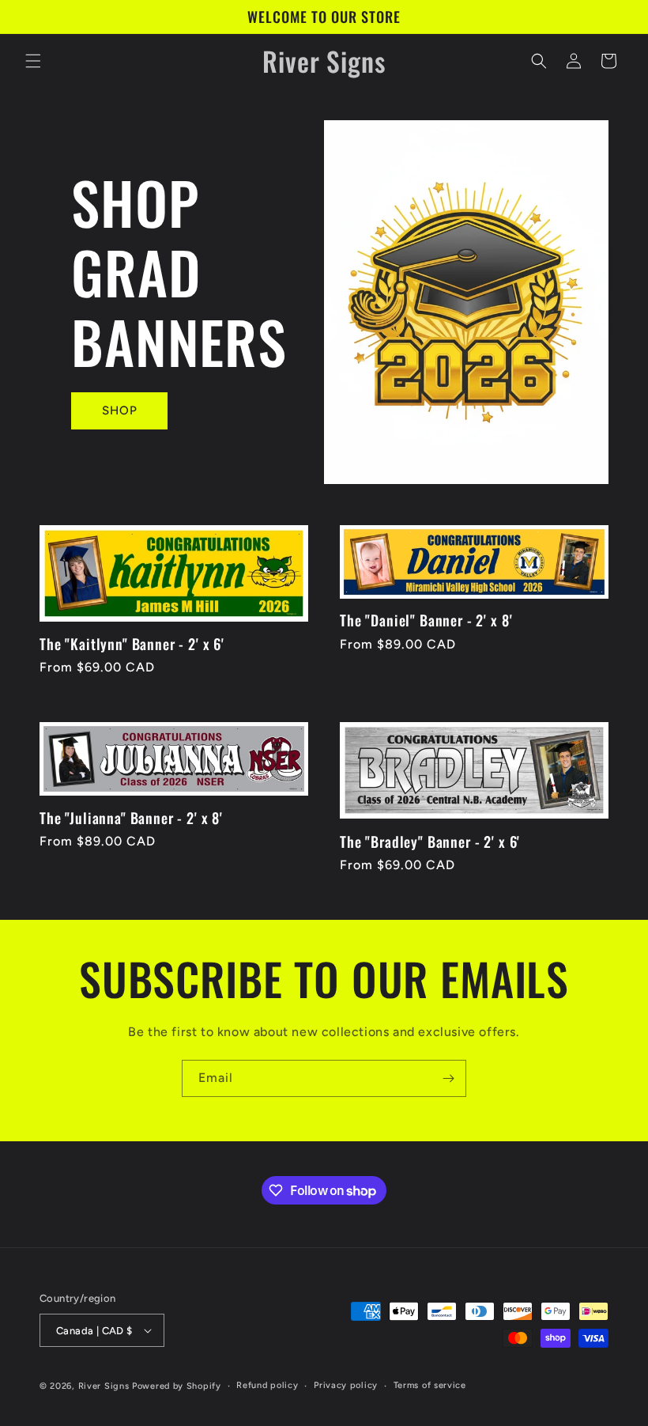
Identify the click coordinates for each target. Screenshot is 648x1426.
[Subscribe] (448, 1078)
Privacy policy (346, 1385)
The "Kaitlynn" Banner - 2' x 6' (132, 643)
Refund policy (267, 1385)
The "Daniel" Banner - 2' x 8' (426, 620)
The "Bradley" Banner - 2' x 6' (430, 841)
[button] (33, 60)
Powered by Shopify (176, 1386)
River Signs (104, 1386)
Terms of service (430, 1385)
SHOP (120, 410)
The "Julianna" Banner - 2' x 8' (131, 817)
